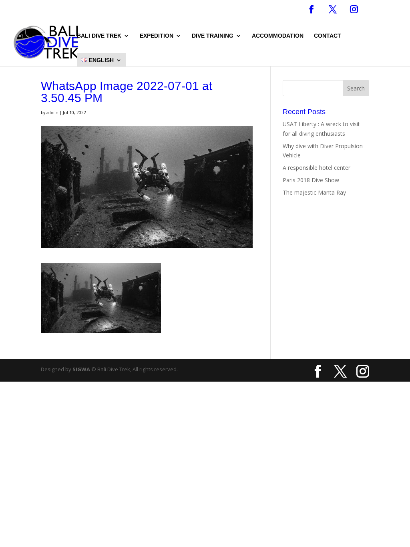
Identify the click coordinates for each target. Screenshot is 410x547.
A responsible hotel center (316, 167)
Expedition (156, 36)
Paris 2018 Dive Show (311, 180)
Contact (327, 36)
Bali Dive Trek (99, 36)
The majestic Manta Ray (314, 192)
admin (52, 112)
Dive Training (212, 36)
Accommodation (277, 36)
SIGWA (81, 369)
